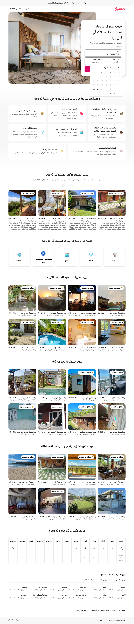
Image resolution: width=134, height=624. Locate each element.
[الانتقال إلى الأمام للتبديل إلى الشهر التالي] (94, 67)
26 (102, 89)
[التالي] (63, 185)
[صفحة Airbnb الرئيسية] (120, 9)
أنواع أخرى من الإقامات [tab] (104, 580)
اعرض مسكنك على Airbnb (19, 9)
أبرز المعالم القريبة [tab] (88, 580)
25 (106, 89)
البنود (100, 620)
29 (118, 94)
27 (98, 89)
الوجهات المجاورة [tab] (120, 580)
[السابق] (71, 185)
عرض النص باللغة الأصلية (55, 3)
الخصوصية (107, 620)
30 (114, 94)
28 (94, 89)
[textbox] (112, 62)
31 (110, 94)
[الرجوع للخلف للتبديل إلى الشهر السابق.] (118, 67)
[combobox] (103, 54)
